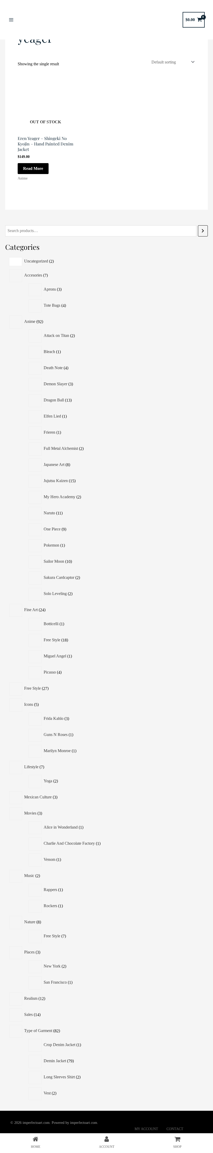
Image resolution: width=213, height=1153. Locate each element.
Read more (33, 168)
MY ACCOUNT (146, 1129)
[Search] (203, 230)
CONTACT (175, 1129)
